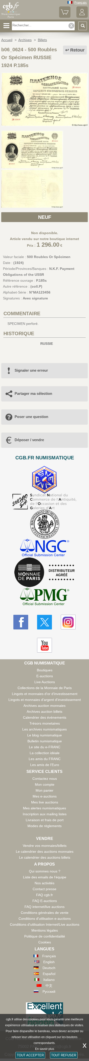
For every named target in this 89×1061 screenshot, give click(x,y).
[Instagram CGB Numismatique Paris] (68, 622)
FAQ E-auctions (44, 901)
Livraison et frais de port (45, 820)
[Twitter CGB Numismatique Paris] (44, 622)
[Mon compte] (82, 16)
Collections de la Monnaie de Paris (45, 688)
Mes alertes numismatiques (44, 808)
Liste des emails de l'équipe (44, 877)
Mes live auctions (44, 802)
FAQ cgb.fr (44, 895)
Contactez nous (44, 779)
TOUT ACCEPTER (30, 1055)
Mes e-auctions (45, 796)
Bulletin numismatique (44, 741)
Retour (77, 50)
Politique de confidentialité (44, 936)
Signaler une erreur (31, 370)
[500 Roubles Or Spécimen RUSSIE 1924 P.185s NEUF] (44, 125)
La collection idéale (45, 753)
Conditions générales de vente (44, 913)
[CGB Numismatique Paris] (10, 18)
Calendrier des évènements (44, 717)
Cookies (44, 942)
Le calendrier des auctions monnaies (44, 851)
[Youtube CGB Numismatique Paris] (44, 645)
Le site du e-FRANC (44, 747)
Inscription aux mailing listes (45, 814)
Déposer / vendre (29, 440)
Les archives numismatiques (44, 729)
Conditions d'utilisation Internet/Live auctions (44, 924)
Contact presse (44, 889)
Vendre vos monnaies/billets (45, 846)
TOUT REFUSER (63, 1055)
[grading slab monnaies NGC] (44, 548)
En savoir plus (44, 1049)
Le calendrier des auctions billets (44, 857)
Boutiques (44, 670)
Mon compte (44, 784)
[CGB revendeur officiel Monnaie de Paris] (44, 572)
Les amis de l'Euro (44, 765)
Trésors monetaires (44, 723)
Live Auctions (44, 682)
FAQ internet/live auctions (44, 907)
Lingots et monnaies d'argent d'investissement (44, 700)
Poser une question (31, 417)
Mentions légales (44, 930)
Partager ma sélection (33, 393)
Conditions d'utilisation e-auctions (45, 919)
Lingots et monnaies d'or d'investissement (44, 694)
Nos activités (44, 883)
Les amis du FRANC (45, 759)
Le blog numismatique (44, 735)
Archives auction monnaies (44, 706)
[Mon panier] (64, 16)
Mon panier (44, 790)
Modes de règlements (44, 826)
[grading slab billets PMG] (44, 597)
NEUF (44, 217)
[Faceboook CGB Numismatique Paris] (20, 622)
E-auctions (44, 676)
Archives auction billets (44, 711)
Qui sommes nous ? (44, 871)
